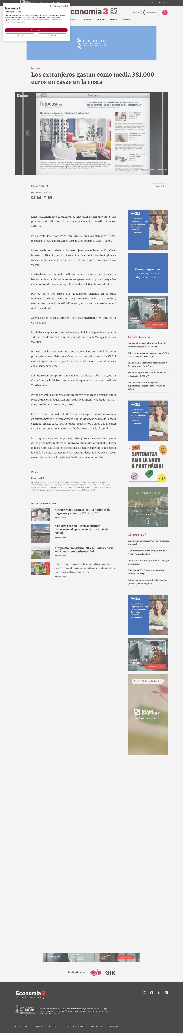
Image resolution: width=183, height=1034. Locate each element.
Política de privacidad (59, 6)
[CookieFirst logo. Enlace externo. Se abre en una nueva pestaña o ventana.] (12, 8)
